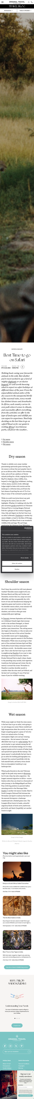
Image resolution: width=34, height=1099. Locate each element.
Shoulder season (8, 442)
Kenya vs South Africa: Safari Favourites (16, 883)
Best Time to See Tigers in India (13, 952)
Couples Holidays (7, 1070)
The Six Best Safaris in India (11, 918)
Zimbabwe (19, 515)
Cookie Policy (22, 1070)
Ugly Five (15, 481)
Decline (17, 569)
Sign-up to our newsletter (12, 1051)
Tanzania (6, 618)
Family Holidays (7, 1068)
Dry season (6, 439)
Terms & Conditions (23, 1064)
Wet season (6, 444)
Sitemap (20, 1068)
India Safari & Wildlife (21, 926)
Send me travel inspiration (25, 1095)
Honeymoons (6, 1066)
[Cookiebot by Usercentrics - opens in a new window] (24, 528)
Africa (11, 427)
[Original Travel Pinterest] (22, 1046)
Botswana (27, 773)
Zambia (4, 791)
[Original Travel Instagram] (10, 1046)
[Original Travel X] (16, 1046)
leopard (4, 384)
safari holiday (23, 742)
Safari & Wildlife (17, 349)
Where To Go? (7, 1064)
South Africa (24, 636)
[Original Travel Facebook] (5, 1046)
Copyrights (21, 1066)
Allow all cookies (17, 563)
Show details (25, 557)
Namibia (15, 653)
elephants (12, 381)
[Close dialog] (33, 1072)
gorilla (13, 506)
